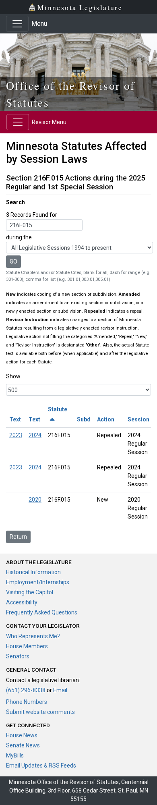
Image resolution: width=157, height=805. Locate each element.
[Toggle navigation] (17, 24)
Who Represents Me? (33, 636)
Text (15, 419)
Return (18, 536)
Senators (17, 656)
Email (60, 690)
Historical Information (33, 572)
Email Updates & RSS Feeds (41, 765)
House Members (27, 646)
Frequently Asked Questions (41, 612)
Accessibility (21, 602)
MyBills (15, 755)
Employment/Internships (37, 582)
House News (21, 735)
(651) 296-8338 (25, 690)
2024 (35, 435)
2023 (15, 435)
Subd (84, 419)
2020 (35, 499)
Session (138, 419)
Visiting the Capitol (29, 592)
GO (13, 261)
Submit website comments (40, 712)
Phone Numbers (26, 702)
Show (13, 376)
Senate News (23, 745)
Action (105, 419)
